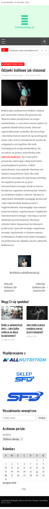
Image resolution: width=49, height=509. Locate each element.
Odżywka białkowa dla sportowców (38, 287)
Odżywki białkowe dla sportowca (10, 287)
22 (37, 471)
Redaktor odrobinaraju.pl (13, 75)
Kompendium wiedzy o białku (12, 64)
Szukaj (42, 418)
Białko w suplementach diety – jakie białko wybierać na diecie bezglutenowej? (11, 330)
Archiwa (7, 434)
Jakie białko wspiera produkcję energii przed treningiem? (36, 328)
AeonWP (7, 503)
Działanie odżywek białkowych (24, 50)
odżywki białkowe (11, 157)
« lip (23, 489)
